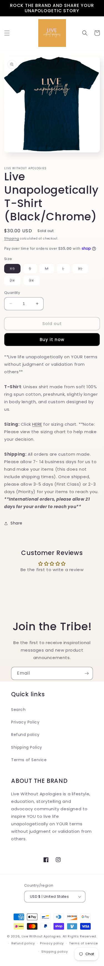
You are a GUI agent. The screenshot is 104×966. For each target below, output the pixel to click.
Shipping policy (54, 951)
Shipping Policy (26, 747)
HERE (37, 424)
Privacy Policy (25, 722)
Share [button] (16, 523)
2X (15, 281)
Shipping (11, 238)
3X (34, 281)
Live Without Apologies (41, 936)
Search (18, 709)
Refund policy (25, 734)
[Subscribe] (86, 673)
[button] (7, 33)
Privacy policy (52, 943)
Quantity (12, 292)
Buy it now (52, 339)
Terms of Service (29, 760)
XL (83, 269)
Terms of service (83, 943)
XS (15, 269)
